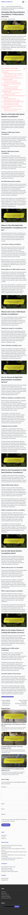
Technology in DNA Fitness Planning (9, 871)
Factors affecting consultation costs (11, 88)
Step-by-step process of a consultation (11, 103)
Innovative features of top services (10, 110)
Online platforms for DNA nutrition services (12, 82)
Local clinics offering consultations (10, 80)
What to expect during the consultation (11, 104)
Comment (4, 787)
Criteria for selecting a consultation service (12, 92)
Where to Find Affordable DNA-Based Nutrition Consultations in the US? (12, 78)
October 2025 (4, 880)
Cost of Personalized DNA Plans (7, 696)
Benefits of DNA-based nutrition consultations (13, 74)
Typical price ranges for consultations (11, 86)
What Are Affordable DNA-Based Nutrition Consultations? (11, 71)
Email (3, 809)
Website (3, 814)
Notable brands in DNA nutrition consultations (13, 109)
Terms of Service (5, 894)
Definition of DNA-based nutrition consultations (13, 73)
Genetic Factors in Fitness (7, 869)
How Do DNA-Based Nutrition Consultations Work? (13, 101)
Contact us (3, 838)
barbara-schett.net (6, 2)
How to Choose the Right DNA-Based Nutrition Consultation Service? (12, 90)
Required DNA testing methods (10, 98)
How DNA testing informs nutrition (10, 76)
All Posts (3, 836)
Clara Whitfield (11, 19)
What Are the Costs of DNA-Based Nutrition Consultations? (11, 84)
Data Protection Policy (6, 898)
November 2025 (5, 878)
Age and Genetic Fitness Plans (8, 866)
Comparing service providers (9, 94)
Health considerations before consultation (12, 100)
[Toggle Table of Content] (23, 69)
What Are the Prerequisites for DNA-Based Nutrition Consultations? (13, 96)
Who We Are (4, 835)
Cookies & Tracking (5, 896)
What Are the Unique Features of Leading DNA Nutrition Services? (12, 107)
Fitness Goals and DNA (6, 868)
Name (3, 803)
